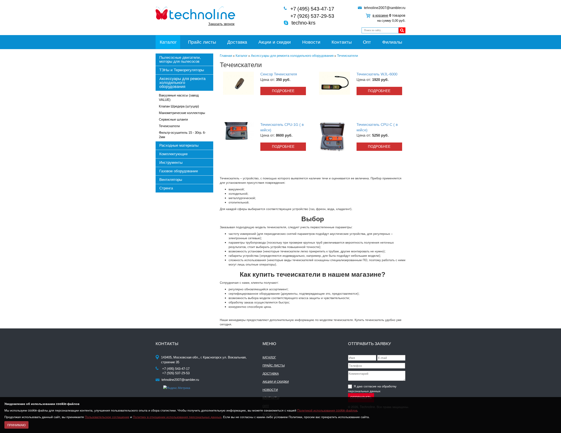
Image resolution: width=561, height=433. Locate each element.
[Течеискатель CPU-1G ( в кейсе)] (238, 130)
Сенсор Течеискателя (278, 74)
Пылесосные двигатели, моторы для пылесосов (180, 59)
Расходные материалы (179, 145)
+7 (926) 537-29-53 (312, 16)
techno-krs (303, 23)
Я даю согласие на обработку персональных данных (372, 388)
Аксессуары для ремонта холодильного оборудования (182, 83)
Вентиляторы (170, 180)
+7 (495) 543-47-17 (312, 9)
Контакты (342, 42)
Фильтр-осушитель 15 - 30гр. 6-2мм (182, 135)
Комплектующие (173, 154)
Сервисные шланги (173, 119)
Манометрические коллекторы (182, 113)
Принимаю (16, 425)
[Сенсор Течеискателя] (238, 83)
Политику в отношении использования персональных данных (177, 417)
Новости (311, 42)
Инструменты (171, 162)
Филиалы (392, 42)
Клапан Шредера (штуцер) (179, 106)
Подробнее (283, 91)
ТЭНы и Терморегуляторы (181, 70)
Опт (367, 42)
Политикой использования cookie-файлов (327, 410)
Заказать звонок (221, 24)
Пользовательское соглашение (107, 417)
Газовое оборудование (178, 171)
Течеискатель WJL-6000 (377, 74)
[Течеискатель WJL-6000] (334, 83)
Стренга (166, 188)
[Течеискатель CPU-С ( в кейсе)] (332, 136)
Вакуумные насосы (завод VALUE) (179, 97)
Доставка (237, 42)
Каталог (168, 42)
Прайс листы (202, 42)
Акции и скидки (274, 42)
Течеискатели (169, 126)
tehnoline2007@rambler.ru (384, 8)
